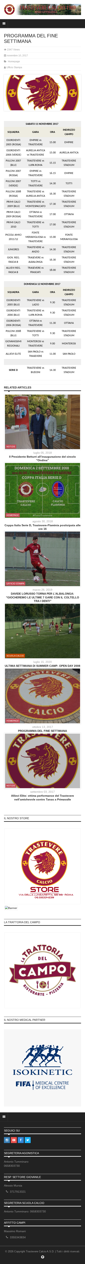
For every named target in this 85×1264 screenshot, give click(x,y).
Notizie (11, 446)
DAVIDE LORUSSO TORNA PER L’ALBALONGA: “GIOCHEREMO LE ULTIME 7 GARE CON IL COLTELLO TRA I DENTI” (42, 597)
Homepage (14, 61)
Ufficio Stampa (14, 67)
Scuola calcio (15, 656)
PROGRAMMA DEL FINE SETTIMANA (42, 730)
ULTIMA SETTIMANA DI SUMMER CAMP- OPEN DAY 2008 (42, 665)
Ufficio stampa (15, 583)
